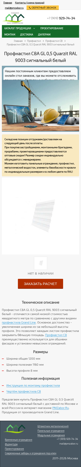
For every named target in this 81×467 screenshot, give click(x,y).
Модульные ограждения (51, 435)
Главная (7, 2)
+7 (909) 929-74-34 (67, 438)
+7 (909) (61, 18)
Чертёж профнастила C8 (23, 391)
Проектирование (14, 448)
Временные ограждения (18, 439)
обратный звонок (43, 7)
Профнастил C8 (56, 335)
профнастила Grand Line (19, 322)
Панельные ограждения (50, 430)
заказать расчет (40, 284)
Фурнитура (11, 444)
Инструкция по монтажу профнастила (33, 385)
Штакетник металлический (53, 426)
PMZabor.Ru (60, 407)
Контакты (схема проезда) (29, 2)
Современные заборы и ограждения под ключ (30, 453)
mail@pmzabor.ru (14, 7)
